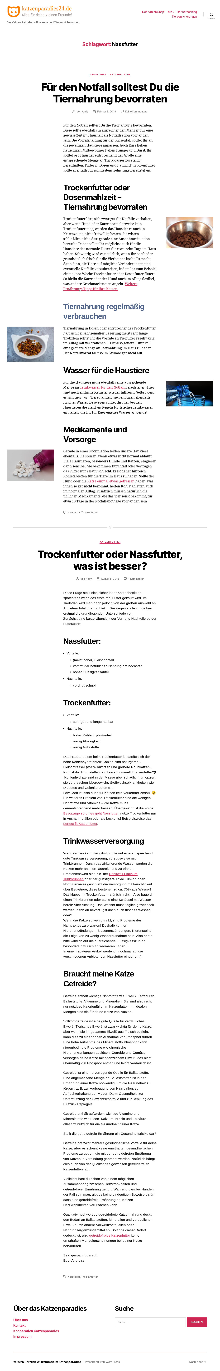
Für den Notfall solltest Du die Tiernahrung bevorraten (110, 93)
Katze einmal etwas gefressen (110, 481)
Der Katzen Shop (153, 12)
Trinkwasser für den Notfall (102, 387)
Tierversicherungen (184, 16)
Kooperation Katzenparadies (36, 1331)
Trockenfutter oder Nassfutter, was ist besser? (110, 560)
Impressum (22, 1337)
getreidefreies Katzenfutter (109, 1235)
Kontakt (19, 1325)
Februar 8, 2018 (106, 111)
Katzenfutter (120, 74)
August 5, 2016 (110, 578)
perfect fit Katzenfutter (80, 823)
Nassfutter (74, 512)
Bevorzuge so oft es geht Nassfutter (90, 813)
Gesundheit (98, 74)
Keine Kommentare (136, 111)
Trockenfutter (89, 512)
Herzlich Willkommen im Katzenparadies (52, 1362)
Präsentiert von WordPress (102, 1362)
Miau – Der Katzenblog (182, 12)
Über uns (20, 1320)
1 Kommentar (136, 578)
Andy (85, 111)
